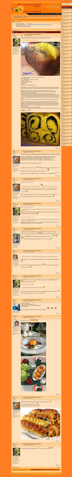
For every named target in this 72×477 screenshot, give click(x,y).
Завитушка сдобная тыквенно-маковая (20, 17)
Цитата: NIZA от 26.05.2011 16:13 (27, 217)
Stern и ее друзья (32, 11)
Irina (13, 299)
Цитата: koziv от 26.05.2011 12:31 (27, 182)
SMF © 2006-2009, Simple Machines (25, 474)
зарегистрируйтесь (55, 6)
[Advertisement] (5, 24)
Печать (58, 30)
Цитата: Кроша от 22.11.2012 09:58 (27, 284)
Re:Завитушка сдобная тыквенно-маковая (32, 151)
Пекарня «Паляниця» (35, 16)
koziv (14, 228)
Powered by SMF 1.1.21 (16, 474)
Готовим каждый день (27, 16)
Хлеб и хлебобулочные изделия (45, 16)
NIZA (14, 150)
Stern (57, 16)
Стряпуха (15, 316)
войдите (48, 6)
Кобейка (64, 59)
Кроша (14, 250)
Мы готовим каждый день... (29, 5)
